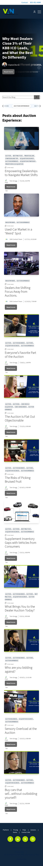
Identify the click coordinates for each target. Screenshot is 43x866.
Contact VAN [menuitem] (26, 832)
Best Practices (17, 156)
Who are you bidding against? (18, 669)
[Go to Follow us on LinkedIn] (18, 839)
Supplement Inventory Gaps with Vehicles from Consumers (20, 542)
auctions (29, 343)
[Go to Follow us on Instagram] (33, 839)
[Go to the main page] (10, 12)
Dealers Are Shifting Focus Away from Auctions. (17, 291)
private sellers (29, 156)
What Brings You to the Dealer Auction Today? (20, 608)
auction (8, 156)
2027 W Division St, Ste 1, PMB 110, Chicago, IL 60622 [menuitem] (21, 854)
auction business (19, 343)
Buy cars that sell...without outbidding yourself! (21, 794)
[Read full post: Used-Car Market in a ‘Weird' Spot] (21, 205)
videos (6, 106)
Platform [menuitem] (6, 830)
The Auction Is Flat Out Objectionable (20, 418)
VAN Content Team (16, 239)
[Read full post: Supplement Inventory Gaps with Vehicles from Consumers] (21, 511)
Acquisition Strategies (27, 161)
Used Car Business (20, 407)
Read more (8, 72)
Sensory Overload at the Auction (21, 731)
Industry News (10, 222)
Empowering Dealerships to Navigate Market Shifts (21, 173)
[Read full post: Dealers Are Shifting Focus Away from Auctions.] (21, 263)
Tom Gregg (13, 181)
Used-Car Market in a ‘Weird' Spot (18, 231)
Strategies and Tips (11, 158)
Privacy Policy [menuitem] (19, 852)
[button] (24, 2)
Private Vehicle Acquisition (14, 164)
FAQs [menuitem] (24, 830)
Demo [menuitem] (15, 832)
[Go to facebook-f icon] (10, 839)
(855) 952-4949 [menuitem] (21, 859)
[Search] (37, 97)
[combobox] (21, 97)
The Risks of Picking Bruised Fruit (18, 480)
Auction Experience (21, 106)
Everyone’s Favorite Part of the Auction (21, 355)
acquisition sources (27, 158)
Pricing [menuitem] (15, 830)
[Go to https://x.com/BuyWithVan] (25, 839)
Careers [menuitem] (33, 830)
